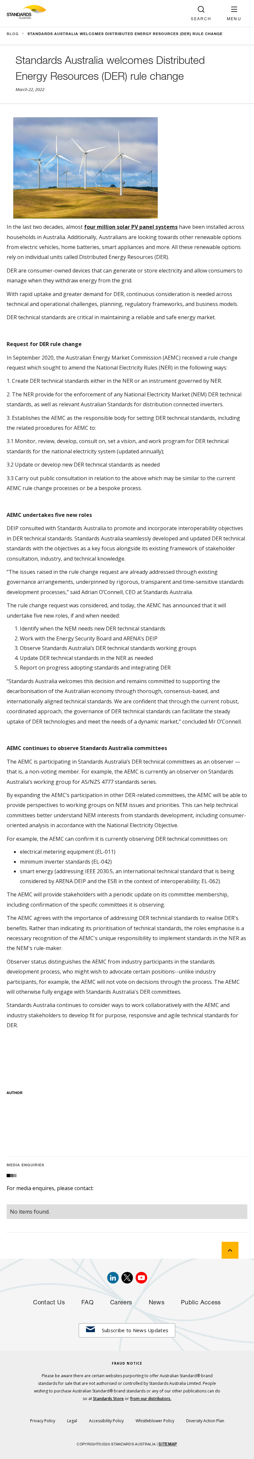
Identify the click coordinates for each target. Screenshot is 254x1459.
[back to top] (230, 1250)
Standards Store (108, 1398)
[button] (234, 13)
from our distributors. (150, 1398)
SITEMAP (167, 1444)
